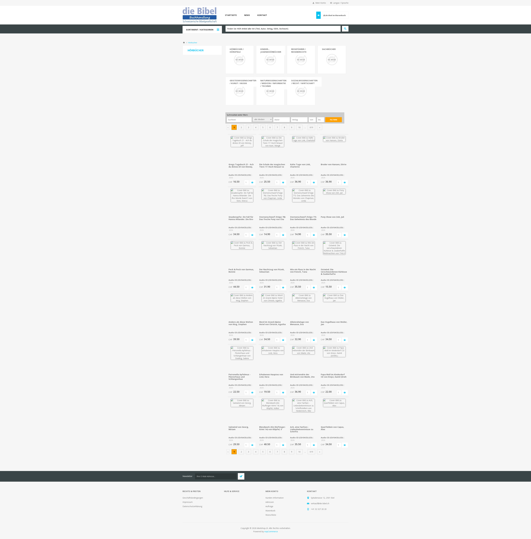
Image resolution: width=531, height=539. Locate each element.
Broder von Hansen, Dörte (333, 164)
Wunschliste (271, 515)
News (247, 15)
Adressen (270, 502)
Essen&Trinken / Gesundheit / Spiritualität (329, 63)
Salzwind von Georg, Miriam (239, 428)
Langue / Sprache (340, 3)
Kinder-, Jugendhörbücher (270, 50)
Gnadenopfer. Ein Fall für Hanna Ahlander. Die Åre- (241, 218)
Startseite (231, 15)
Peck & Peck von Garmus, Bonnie (241, 270)
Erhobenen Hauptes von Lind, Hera (271, 375)
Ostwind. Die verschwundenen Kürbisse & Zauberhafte (334, 271)
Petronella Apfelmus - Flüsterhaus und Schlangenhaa (240, 376)
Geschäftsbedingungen (193, 497)
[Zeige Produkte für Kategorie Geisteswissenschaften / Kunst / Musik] (240, 91)
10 (299, 127)
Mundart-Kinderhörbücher (267, 64)
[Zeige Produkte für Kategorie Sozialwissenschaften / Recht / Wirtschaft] (301, 91)
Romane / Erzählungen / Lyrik (238, 58)
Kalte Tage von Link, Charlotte (300, 165)
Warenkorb (270, 510)
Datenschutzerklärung (192, 506)
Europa (294, 57)
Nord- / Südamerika (300, 67)
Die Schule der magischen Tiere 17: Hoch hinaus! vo (272, 165)
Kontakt (262, 15)
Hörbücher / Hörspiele (237, 50)
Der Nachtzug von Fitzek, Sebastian (271, 270)
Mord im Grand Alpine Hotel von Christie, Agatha (272, 323)
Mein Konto (320, 3)
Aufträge (269, 506)
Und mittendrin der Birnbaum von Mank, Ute (302, 375)
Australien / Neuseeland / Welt (299, 72)
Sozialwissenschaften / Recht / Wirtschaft (304, 82)
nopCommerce (271, 531)
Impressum (188, 502)
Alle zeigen (234, 84)
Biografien (234, 80)
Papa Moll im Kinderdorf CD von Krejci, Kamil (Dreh (333, 375)
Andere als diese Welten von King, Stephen (241, 323)
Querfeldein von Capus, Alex (332, 428)
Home (184, 42)
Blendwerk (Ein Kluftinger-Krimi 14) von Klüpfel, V (272, 428)
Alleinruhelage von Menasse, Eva (299, 323)
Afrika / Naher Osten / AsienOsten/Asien (301, 62)
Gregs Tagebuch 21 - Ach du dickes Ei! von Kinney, (241, 165)
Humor (233, 76)
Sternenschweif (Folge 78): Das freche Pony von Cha (272, 218)
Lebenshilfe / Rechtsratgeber (329, 71)
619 (311, 127)
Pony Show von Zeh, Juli (332, 217)
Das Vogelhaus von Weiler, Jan (334, 323)
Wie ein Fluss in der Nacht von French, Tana (303, 270)
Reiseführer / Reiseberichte (298, 50)
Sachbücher (329, 49)
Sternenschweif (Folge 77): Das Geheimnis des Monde (303, 218)
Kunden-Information (275, 497)
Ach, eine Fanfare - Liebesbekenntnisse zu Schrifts (301, 429)
